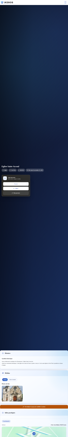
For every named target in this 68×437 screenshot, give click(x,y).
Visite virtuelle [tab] (12, 379)
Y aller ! (17, 188)
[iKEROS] (19, 2)
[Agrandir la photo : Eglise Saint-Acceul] (12, 394)
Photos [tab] (5, 379)
